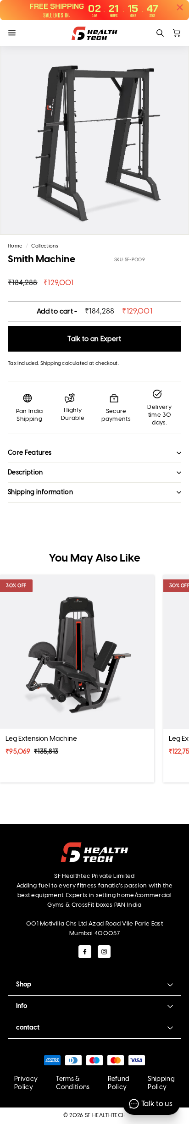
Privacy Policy (26, 1083)
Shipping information (40, 492)
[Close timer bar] (179, 7)
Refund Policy (118, 1083)
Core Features (30, 453)
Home (15, 246)
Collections (44, 246)
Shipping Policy (161, 1083)
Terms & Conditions (72, 1083)
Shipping (50, 363)
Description (25, 472)
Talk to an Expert (94, 339)
